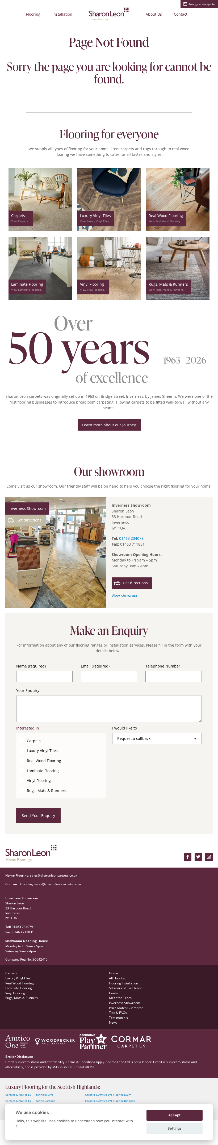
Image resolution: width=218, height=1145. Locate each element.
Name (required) (31, 666)
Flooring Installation (123, 983)
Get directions (28, 520)
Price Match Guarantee (126, 1008)
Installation (62, 14)
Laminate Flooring (43, 770)
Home (113, 973)
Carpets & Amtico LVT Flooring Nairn (108, 1095)
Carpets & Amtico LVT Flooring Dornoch (30, 1101)
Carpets (34, 740)
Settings (174, 1128)
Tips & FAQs (118, 1012)
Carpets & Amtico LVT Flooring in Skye (29, 1095)
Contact (180, 14)
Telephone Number (162, 666)
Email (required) (95, 666)
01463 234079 (131, 538)
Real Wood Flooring (44, 760)
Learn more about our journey (109, 424)
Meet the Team (120, 998)
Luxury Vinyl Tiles (42, 750)
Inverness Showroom (124, 1003)
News (113, 1022)
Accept (174, 1115)
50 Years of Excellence (125, 988)
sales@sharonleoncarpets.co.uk (53, 875)
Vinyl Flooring (39, 780)
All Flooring (117, 978)
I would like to (124, 728)
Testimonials (118, 1017)
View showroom (126, 595)
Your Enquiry (27, 690)
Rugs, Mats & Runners (46, 790)
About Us (154, 14)
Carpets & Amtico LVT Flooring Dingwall (110, 1101)
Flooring (33, 14)
